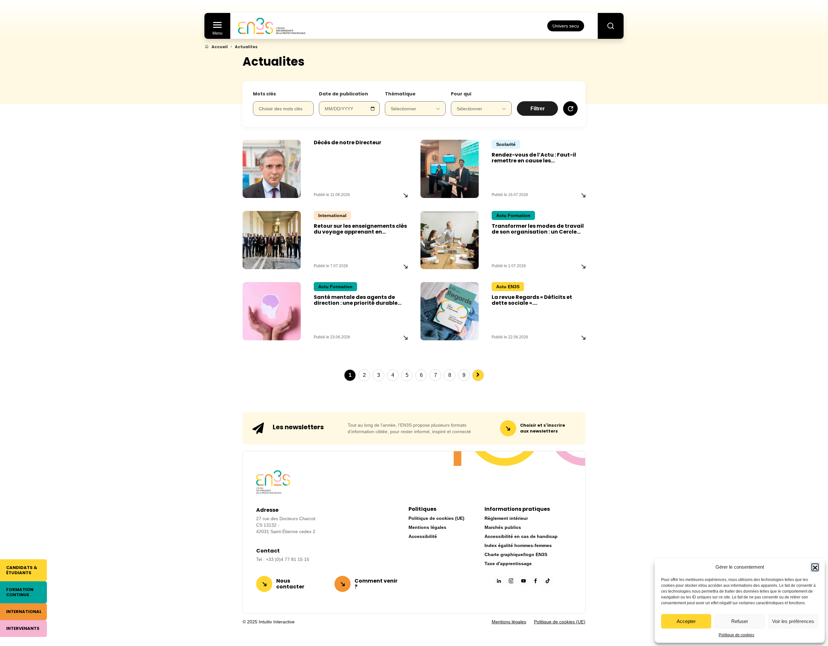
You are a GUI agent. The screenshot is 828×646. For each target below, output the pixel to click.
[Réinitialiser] (570, 108)
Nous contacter (290, 583)
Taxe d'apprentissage (508, 563)
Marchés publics (503, 527)
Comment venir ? (376, 583)
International (332, 215)
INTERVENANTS (22, 628)
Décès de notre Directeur (347, 142)
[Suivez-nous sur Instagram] (511, 581)
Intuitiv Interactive (276, 621)
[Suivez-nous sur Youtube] (523, 581)
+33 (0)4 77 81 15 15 (287, 559)
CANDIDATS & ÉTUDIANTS (21, 570)
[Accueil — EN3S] (271, 26)
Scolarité (506, 144)
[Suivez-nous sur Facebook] (535, 581)
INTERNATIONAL (24, 611)
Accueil (220, 46)
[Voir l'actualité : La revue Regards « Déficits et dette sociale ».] (583, 337)
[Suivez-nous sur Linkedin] (499, 581)
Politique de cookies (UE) (436, 518)
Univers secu (565, 25)
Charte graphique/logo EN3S (516, 554)
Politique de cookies (736, 635)
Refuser (739, 621)
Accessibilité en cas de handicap (521, 536)
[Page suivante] (478, 375)
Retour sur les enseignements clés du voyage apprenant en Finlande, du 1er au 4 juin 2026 (360, 231)
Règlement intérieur (506, 518)
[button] (815, 567)
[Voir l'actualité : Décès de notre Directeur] (405, 195)
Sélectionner (403, 108)
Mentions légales (427, 527)
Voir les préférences (793, 621)
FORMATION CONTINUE (19, 592)
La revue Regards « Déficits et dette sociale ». (532, 300)
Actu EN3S (507, 286)
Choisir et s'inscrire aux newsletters (542, 428)
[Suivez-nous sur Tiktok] (548, 581)
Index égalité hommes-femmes (518, 545)
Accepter (686, 621)
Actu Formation (513, 215)
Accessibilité (423, 536)
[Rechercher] (611, 26)
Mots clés (264, 94)
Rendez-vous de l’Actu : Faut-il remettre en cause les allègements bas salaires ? (534, 160)
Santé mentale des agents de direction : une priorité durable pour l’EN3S (356, 302)
